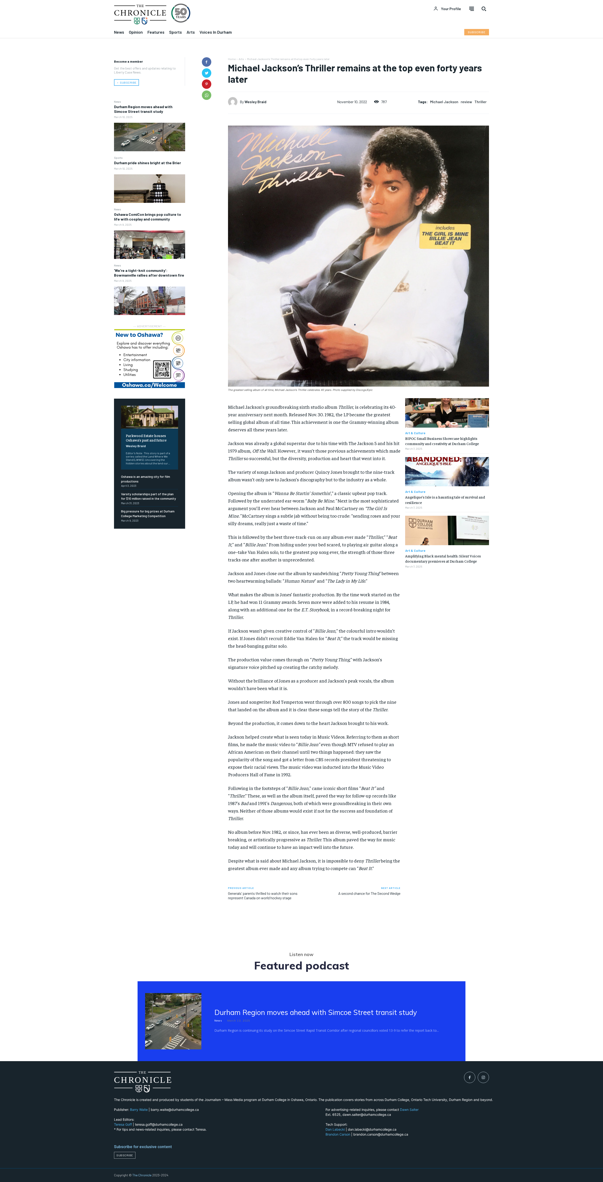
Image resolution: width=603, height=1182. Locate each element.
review (466, 101)
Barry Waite (139, 1110)
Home (232, 59)
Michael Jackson (444, 101)
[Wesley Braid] (234, 101)
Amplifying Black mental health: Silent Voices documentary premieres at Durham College (443, 558)
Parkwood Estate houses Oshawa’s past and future (146, 437)
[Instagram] (483, 1077)
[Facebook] (206, 62)
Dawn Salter (409, 1110)
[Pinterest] (206, 84)
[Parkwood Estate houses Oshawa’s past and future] (149, 417)
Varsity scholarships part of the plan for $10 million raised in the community (148, 496)
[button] (484, 9)
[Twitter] (206, 73)
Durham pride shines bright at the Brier (147, 162)
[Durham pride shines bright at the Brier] (149, 188)
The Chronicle (141, 1175)
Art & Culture (415, 433)
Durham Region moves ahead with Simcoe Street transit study (143, 108)
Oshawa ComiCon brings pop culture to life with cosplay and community (147, 216)
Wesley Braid (136, 446)
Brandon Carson (338, 1134)
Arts (241, 59)
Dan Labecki (335, 1129)
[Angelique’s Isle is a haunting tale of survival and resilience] (447, 472)
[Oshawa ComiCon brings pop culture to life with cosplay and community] (149, 244)
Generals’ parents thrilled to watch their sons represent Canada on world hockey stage (262, 895)
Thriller (480, 101)
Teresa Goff (123, 1124)
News (117, 101)
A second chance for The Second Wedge (369, 893)
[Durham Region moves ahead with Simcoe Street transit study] (149, 137)
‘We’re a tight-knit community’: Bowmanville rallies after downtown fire (149, 272)
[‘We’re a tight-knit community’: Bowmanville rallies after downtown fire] (149, 300)
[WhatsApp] (206, 95)
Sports (118, 157)
